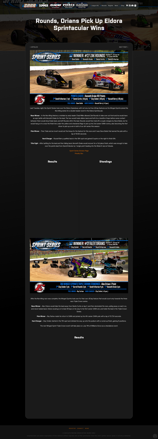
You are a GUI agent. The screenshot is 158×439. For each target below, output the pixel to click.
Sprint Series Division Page (79, 151)
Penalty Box (79, 153)
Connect (80, 428)
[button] (135, 6)
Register (72, 428)
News (87, 428)
